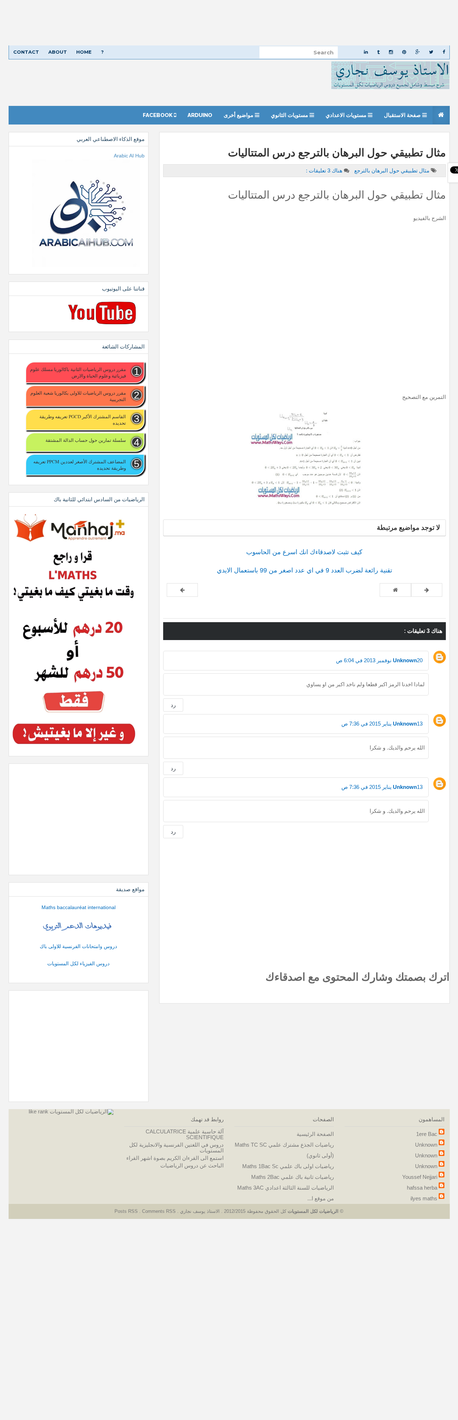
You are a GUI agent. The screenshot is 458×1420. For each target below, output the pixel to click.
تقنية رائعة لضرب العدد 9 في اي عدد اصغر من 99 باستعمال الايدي (304, 570)
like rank (38, 1111)
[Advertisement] (243, 22)
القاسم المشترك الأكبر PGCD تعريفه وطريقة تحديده (82, 419)
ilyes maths (423, 1198)
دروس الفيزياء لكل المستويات (78, 963)
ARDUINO (199, 115)
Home (84, 52)
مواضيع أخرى (239, 115)
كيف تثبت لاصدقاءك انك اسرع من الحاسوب (304, 552)
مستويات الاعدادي (347, 115)
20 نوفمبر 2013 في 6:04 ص (379, 660)
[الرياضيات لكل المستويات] (81, 1111)
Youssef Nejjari (419, 1177)
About (57, 52)
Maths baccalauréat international (79, 907)
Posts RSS (126, 1211)
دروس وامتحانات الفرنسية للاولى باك (78, 946)
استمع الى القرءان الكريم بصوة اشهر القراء (175, 1158)
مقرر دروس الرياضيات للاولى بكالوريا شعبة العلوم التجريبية (78, 396)
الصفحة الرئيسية (315, 1134)
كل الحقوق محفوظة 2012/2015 (254, 1211)
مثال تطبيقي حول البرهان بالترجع (391, 170)
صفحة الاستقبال (403, 115)
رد (173, 705)
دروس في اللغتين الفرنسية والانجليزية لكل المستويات (176, 1147)
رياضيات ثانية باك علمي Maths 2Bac (292, 1177)
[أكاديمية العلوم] (78, 926)
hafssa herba (422, 1188)
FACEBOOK (158, 115)
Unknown (405, 660)
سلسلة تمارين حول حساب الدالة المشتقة (85, 440)
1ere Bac (426, 1134)
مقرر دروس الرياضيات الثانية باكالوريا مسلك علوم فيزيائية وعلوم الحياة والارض (78, 372)
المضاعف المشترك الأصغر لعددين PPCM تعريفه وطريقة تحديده (79, 464)
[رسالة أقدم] (182, 590)
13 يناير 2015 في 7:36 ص (382, 724)
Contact (26, 52)
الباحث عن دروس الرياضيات (192, 1165)
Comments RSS (159, 1211)
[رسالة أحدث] (426, 590)
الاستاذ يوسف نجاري (199, 1211)
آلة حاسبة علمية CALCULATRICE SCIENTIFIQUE (185, 1134)
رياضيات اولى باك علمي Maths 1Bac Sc (288, 1166)
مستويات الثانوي (290, 115)
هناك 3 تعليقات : (324, 170)
